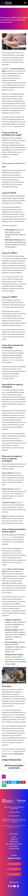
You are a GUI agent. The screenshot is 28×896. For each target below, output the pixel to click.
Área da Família (14, 848)
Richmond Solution (7, 537)
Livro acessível (14, 846)
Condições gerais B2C (14, 815)
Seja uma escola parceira (14, 844)
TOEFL (4, 258)
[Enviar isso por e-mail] (4, 782)
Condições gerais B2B (14, 812)
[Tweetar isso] (13, 782)
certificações (12, 360)
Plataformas (14, 841)
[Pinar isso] (23, 782)
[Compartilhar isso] (9, 782)
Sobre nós (14, 839)
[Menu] (25, 3)
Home (14, 836)
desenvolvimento (9, 126)
